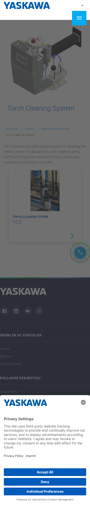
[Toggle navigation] (79, 18)
